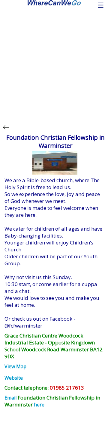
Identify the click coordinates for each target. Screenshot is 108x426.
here (39, 404)
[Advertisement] (54, 62)
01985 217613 (67, 387)
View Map (15, 366)
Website (13, 378)
